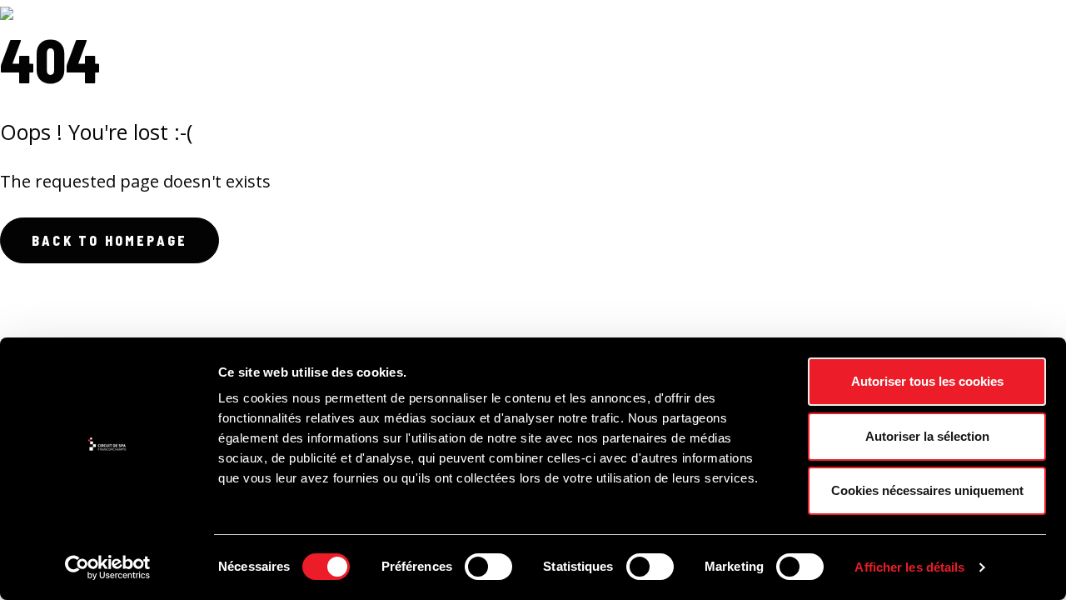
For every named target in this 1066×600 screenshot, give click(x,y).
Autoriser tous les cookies (927, 381)
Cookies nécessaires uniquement (927, 490)
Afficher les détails (909, 567)
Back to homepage (109, 240)
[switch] (488, 566)
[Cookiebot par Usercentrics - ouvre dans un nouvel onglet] (108, 567)
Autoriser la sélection (927, 436)
